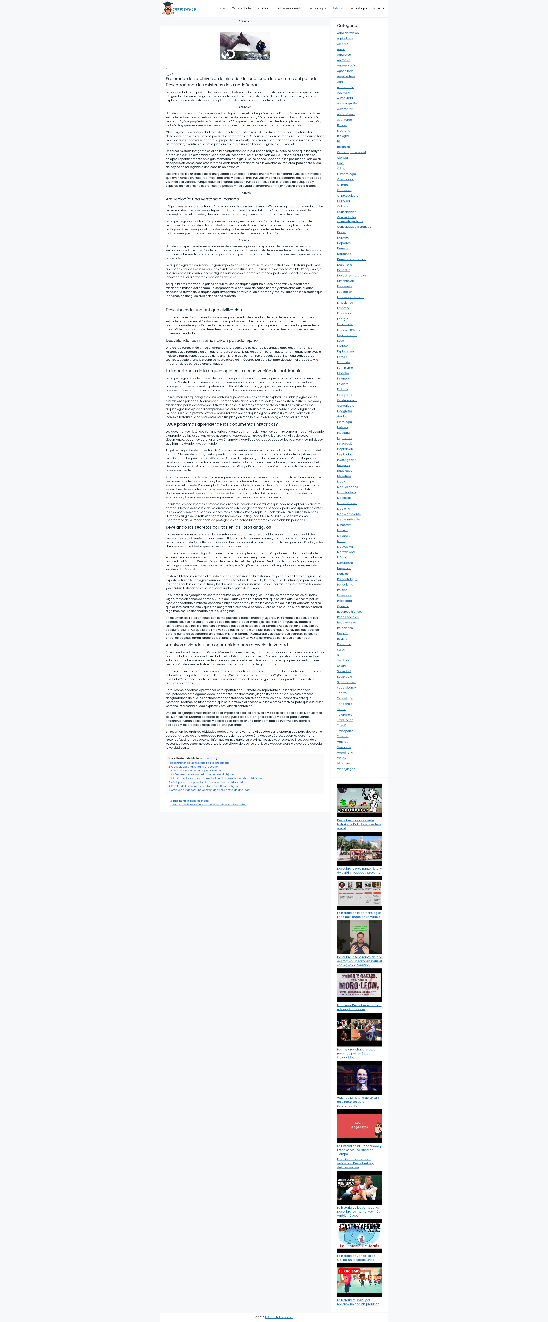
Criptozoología (347, 196)
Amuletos (344, 55)
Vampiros (344, 747)
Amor (341, 49)
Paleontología (347, 579)
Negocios (344, 568)
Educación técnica (350, 297)
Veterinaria (345, 753)
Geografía (344, 411)
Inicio (222, 8)
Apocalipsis (345, 71)
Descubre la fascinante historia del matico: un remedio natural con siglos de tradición (359, 961)
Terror (341, 709)
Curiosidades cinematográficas (350, 219)
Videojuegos (346, 769)
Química (343, 606)
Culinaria (343, 201)
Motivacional (346, 552)
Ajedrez (342, 44)
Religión (342, 633)
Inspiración (345, 449)
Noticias (343, 574)
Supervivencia (347, 688)
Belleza (342, 125)
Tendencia (344, 704)
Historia (337, 8)
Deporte (343, 238)
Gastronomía (347, 400)
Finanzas (343, 379)
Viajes (341, 758)
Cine (340, 163)
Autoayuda (345, 98)
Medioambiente (348, 519)
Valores (342, 742)
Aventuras (344, 120)
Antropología (346, 65)
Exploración (345, 351)
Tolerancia (344, 715)
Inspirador (344, 454)
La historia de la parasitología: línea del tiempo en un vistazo (359, 915)
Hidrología (344, 422)
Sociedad (344, 671)
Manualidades (347, 487)
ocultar (211, 758)
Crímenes (344, 190)
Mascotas (344, 498)
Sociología (344, 677)
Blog (340, 141)
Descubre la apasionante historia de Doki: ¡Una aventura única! (359, 824)
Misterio (342, 530)
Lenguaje (343, 465)
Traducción (345, 720)
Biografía (343, 131)
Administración (348, 33)
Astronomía (345, 87)
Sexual (341, 666)
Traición (342, 725)
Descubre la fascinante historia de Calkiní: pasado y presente (359, 871)
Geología (343, 416)
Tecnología (317, 8)
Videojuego (345, 763)
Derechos (344, 254)
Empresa (343, 308)
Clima (341, 168)
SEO (340, 655)
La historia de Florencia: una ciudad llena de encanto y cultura (208, 804)
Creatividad (345, 179)
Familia (342, 357)
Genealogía (345, 406)
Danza (341, 232)
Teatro (342, 693)
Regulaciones (346, 622)
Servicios (343, 660)
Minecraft (344, 525)
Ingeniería (344, 438)
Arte (340, 82)
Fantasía (343, 362)
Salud (341, 650)
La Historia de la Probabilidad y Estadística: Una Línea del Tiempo (359, 1150)
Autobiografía (347, 103)
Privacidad (344, 595)
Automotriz (345, 109)
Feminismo (345, 368)
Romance (344, 644)
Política (342, 590)
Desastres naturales (352, 275)
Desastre (343, 270)
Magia (341, 482)
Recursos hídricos (349, 612)
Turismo (342, 736)
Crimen (342, 185)
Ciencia (342, 158)
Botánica (343, 147)
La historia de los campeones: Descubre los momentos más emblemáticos (358, 1212)
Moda (341, 541)
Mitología (344, 536)
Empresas (344, 313)
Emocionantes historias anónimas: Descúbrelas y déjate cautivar (355, 1163)
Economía (344, 286)
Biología (343, 136)
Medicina (343, 509)
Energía (342, 319)
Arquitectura (346, 76)
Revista (342, 639)
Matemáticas (347, 503)
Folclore (342, 384)
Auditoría (343, 93)
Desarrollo (344, 265)
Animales (343, 60)
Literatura (344, 476)
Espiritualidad (347, 335)
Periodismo (345, 585)
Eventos (342, 346)
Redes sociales (348, 617)
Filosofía (343, 373)
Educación (344, 292)
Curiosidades (242, 8)
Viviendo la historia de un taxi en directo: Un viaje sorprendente (358, 1102)
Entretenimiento (289, 8)
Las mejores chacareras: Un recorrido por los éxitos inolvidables (357, 1053)
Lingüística (344, 471)
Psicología (344, 601)
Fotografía (344, 395)
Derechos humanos (351, 259)
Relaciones (345, 628)
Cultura (264, 8)
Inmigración (345, 444)
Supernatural (346, 682)
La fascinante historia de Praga (189, 801)
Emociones (345, 303)
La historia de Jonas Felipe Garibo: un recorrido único (356, 1258)
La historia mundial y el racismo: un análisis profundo (358, 1302)
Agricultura (345, 38)
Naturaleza (345, 563)
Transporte (345, 731)
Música (378, 8)
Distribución (345, 281)
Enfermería (345, 324)
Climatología (346, 174)
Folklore (342, 389)
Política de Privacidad (278, 1317)
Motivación (345, 547)
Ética (340, 341)
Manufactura (346, 492)
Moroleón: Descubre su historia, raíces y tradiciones (359, 1007)
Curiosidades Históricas (354, 227)
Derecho (343, 248)
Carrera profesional (351, 152)
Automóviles (346, 114)
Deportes (344, 243)
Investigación (346, 460)
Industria (343, 433)
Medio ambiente (349, 514)
